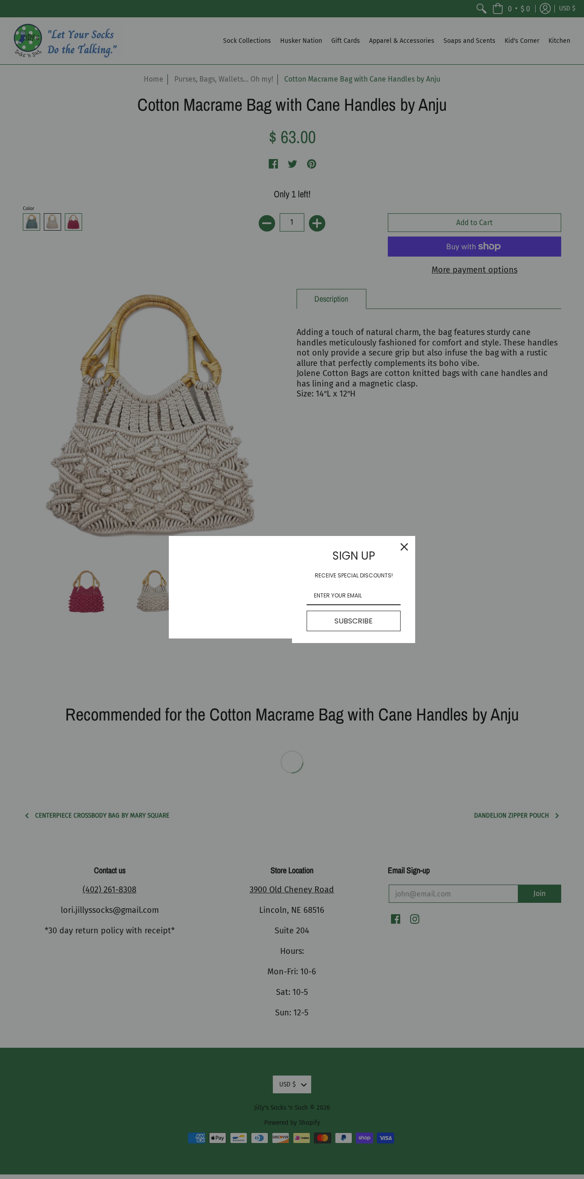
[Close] (404, 547)
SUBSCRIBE (353, 621)
